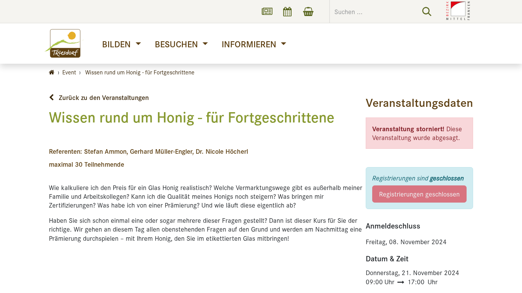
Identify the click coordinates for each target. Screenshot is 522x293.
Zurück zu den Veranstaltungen (103, 97)
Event (69, 72)
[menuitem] (121, 44)
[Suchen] (426, 11)
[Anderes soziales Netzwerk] (267, 11)
